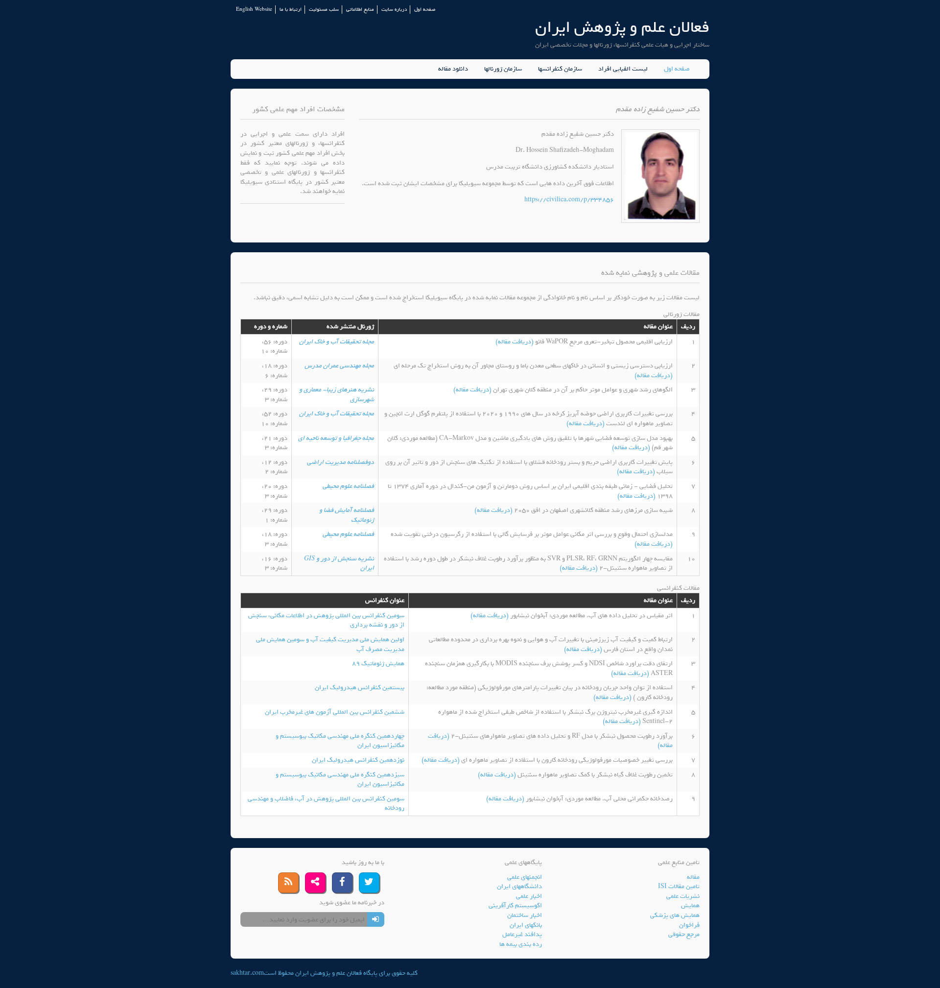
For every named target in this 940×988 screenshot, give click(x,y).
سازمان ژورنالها (503, 69)
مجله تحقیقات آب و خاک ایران (336, 342)
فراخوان (689, 925)
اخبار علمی (529, 896)
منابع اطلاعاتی (360, 9)
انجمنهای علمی (524, 877)
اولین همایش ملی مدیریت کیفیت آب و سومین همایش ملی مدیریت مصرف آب (330, 644)
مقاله (693, 877)
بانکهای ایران (526, 925)
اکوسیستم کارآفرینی (515, 905)
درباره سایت (394, 9)
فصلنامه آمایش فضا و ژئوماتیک (346, 515)
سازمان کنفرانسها (560, 69)
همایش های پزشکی (675, 915)
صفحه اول (424, 9)
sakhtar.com (247, 973)
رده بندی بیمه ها (520, 944)
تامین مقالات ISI (679, 886)
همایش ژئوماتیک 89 (378, 663)
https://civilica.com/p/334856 (569, 199)
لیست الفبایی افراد (623, 69)
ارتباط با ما (291, 9)
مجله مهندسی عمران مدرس (339, 366)
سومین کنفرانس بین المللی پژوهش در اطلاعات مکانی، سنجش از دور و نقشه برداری (326, 620)
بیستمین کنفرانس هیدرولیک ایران (359, 687)
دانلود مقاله (453, 69)
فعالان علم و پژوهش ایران (622, 27)
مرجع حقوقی (684, 934)
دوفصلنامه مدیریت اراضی (340, 462)
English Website (254, 9)
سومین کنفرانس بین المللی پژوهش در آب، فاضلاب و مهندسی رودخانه (326, 804)
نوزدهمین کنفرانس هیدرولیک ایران (358, 760)
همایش (690, 905)
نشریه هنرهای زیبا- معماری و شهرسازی (336, 395)
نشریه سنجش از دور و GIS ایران (339, 564)
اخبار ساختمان (524, 915)
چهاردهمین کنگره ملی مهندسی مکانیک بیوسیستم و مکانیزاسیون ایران (340, 741)
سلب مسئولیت (324, 9)
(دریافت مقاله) (515, 342)
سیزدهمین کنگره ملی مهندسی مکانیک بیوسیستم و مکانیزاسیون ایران (340, 780)
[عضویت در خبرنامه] (375, 919)
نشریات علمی (683, 896)
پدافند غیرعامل (522, 934)
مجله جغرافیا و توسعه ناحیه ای (336, 438)
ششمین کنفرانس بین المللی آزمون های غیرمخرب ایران (334, 712)
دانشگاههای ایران (519, 886)
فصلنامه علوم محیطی (348, 486)
